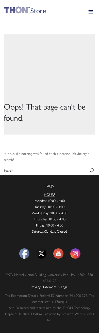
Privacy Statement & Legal (49, 286)
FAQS (50, 185)
